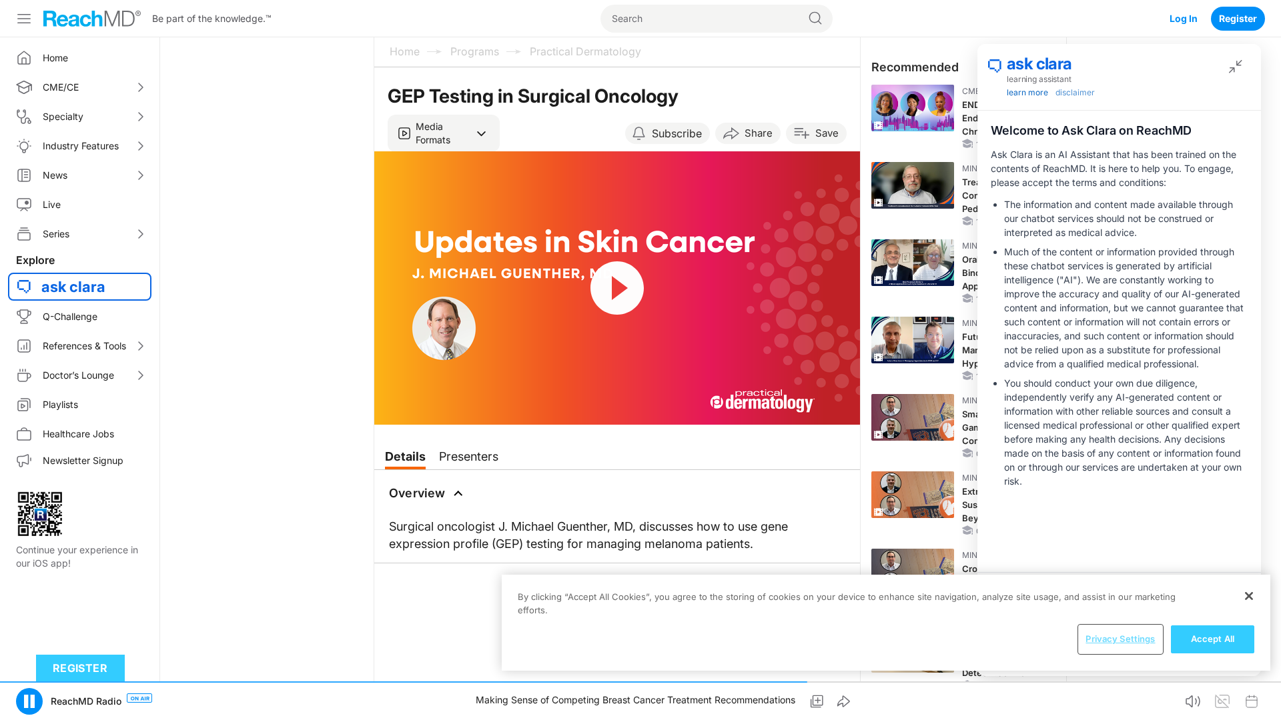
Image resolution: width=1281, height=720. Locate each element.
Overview (417, 493)
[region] (886, 623)
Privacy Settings (1120, 638)
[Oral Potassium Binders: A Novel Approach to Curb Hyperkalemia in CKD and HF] (912, 262)
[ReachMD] (92, 18)
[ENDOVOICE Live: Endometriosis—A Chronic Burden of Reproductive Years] (912, 108)
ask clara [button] (73, 286)
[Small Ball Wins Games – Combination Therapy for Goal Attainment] (912, 417)
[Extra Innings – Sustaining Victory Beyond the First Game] (912, 494)
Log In (1184, 18)
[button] (444, 133)
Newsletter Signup (83, 460)
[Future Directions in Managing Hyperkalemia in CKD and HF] (912, 340)
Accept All (1212, 638)
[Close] (1249, 596)
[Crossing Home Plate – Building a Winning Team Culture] (912, 572)
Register (1238, 18)
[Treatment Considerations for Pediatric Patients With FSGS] (912, 185)
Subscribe (677, 133)
